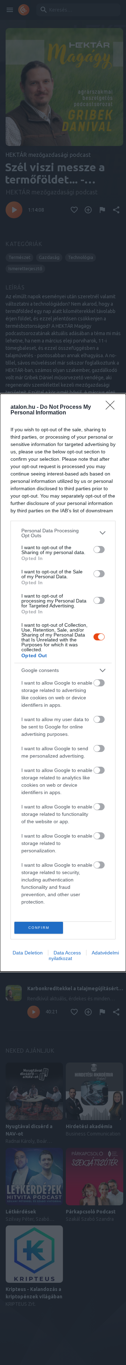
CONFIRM (38, 928)
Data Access (67, 953)
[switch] (99, 549)
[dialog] (63, 683)
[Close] (112, 407)
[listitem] (63, 533)
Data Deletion (28, 953)
